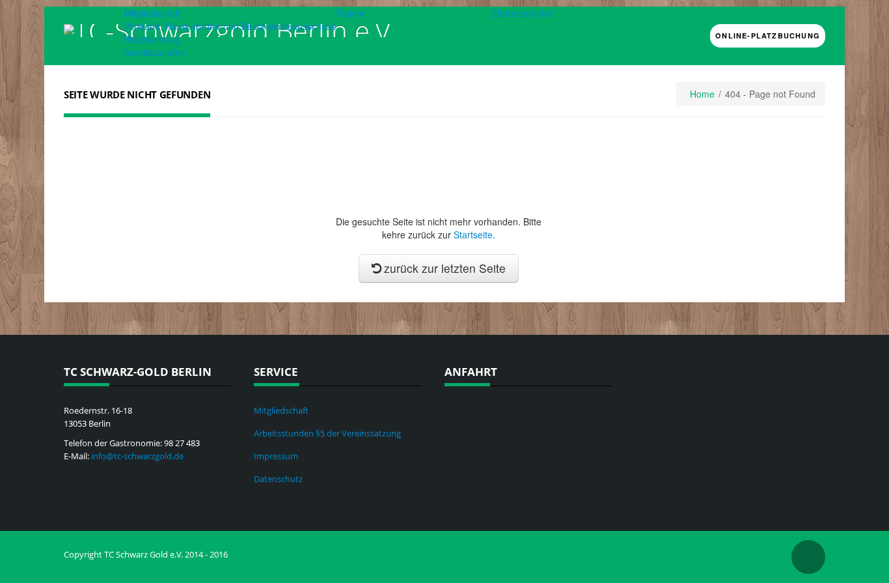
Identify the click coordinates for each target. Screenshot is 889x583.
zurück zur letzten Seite (445, 268)
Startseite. (474, 234)
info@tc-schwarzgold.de (137, 456)
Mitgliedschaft (152, 13)
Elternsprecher (522, 13)
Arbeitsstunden (154, 52)
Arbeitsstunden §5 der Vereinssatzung (327, 433)
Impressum (276, 456)
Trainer (350, 13)
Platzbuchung (152, 39)
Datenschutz (278, 479)
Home (702, 93)
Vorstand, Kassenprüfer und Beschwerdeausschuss (230, 26)
